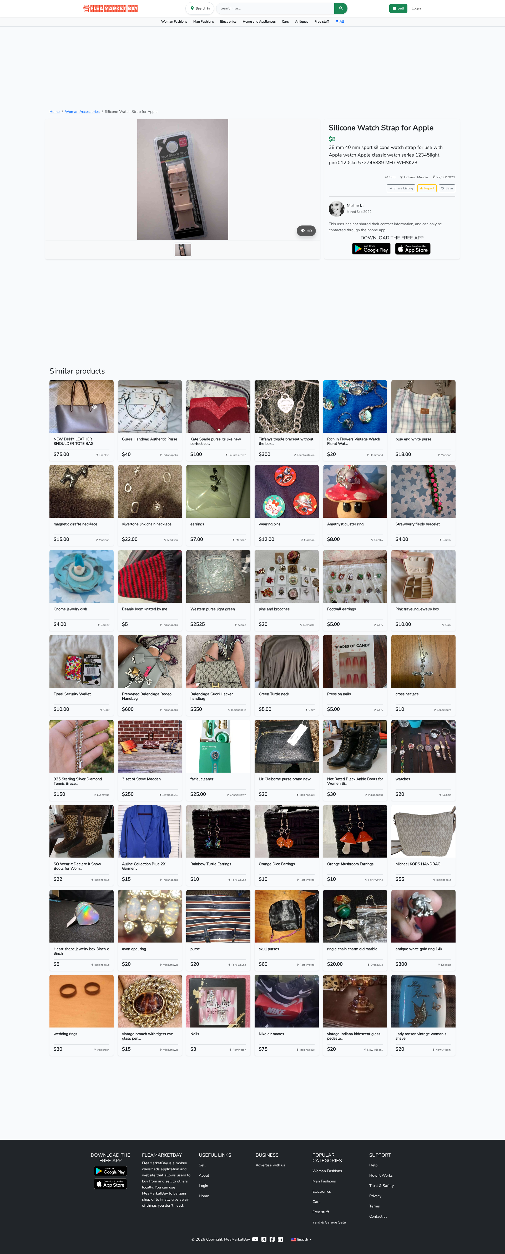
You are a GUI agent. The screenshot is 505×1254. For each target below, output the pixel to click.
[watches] (423, 746)
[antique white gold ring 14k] (423, 916)
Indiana (410, 177)
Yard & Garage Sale (329, 1222)
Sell (202, 1165)
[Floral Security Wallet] (81, 661)
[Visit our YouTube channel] (255, 1239)
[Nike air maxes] (287, 1001)
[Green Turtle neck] (287, 661)
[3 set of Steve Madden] (150, 746)
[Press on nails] (355, 661)
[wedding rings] (81, 1001)
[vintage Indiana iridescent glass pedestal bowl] (355, 1001)
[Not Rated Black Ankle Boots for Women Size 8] (355, 746)
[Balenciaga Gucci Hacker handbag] (218, 661)
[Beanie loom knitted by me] (150, 576)
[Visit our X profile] (263, 1239)
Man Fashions (203, 21)
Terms (374, 1206)
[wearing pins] (287, 491)
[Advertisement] (252, 67)
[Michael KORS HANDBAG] (423, 831)
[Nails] (218, 1001)
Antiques (301, 21)
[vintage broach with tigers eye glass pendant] (150, 1001)
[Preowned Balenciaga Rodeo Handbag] (150, 661)
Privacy (375, 1195)
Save (449, 188)
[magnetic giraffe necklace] (81, 491)
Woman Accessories (82, 111)
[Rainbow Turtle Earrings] (218, 831)
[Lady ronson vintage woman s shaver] (423, 1001)
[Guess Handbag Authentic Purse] (150, 406)
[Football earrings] (355, 576)
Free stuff (322, 21)
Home (54, 111)
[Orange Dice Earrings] (287, 831)
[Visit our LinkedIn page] (280, 1239)
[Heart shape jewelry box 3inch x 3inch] (81, 916)
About (204, 1175)
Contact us (378, 1216)
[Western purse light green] (218, 576)
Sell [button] (400, 8)
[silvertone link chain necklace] (150, 491)
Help (373, 1165)
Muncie (422, 177)
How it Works (381, 1175)
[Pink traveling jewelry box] (423, 576)
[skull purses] (287, 916)
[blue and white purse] (423, 406)
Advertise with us (270, 1165)
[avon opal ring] (150, 916)
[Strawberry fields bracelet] (423, 491)
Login (416, 8)
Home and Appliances (259, 21)
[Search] (340, 8)
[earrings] (218, 491)
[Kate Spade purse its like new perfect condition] (218, 406)
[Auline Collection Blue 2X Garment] (150, 831)
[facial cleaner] (218, 746)
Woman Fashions (174, 21)
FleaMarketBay (237, 1239)
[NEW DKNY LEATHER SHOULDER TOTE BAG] (81, 406)
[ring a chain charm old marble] (355, 916)
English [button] (302, 1239)
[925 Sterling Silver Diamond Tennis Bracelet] (81, 746)
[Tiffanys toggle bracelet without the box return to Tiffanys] (287, 406)
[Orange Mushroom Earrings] (355, 831)
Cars (285, 21)
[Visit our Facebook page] (272, 1239)
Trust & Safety (381, 1185)
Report (429, 188)
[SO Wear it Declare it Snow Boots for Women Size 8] (81, 831)
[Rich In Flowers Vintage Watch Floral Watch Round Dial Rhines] (355, 406)
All (342, 21)
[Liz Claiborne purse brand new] (287, 746)
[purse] (218, 916)
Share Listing (403, 188)
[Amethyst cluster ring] (355, 491)
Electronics (228, 21)
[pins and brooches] (287, 576)
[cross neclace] (423, 661)
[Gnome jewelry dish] (81, 576)
